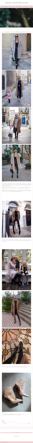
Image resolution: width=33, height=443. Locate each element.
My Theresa (27, 183)
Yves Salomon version (8, 190)
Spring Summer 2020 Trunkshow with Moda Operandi (24, 423)
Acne (4, 191)
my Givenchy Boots (8, 366)
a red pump (16, 414)
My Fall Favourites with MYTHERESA (6, 423)
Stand (8, 191)
